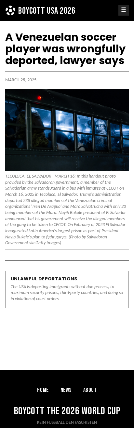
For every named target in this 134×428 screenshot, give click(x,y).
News (66, 390)
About (90, 390)
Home (42, 390)
